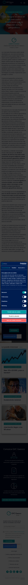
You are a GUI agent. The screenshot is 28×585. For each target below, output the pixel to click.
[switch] (24, 297)
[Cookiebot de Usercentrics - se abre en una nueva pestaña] (20, 264)
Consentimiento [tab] (6, 267)
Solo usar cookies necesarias (14, 320)
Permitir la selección (14, 316)
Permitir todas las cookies (14, 311)
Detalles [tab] (14, 267)
